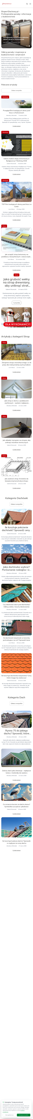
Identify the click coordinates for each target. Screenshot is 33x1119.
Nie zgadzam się (9, 1115)
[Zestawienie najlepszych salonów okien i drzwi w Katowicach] (16, 34)
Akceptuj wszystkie (23, 1115)
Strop (4, 226)
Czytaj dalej (16, 303)
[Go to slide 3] (29, 46)
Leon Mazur (6, 42)
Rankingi (7, 34)
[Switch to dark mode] (27, 3)
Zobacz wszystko (16, 90)
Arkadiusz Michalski (11, 115)
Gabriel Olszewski (11, 163)
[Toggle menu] (30, 4)
